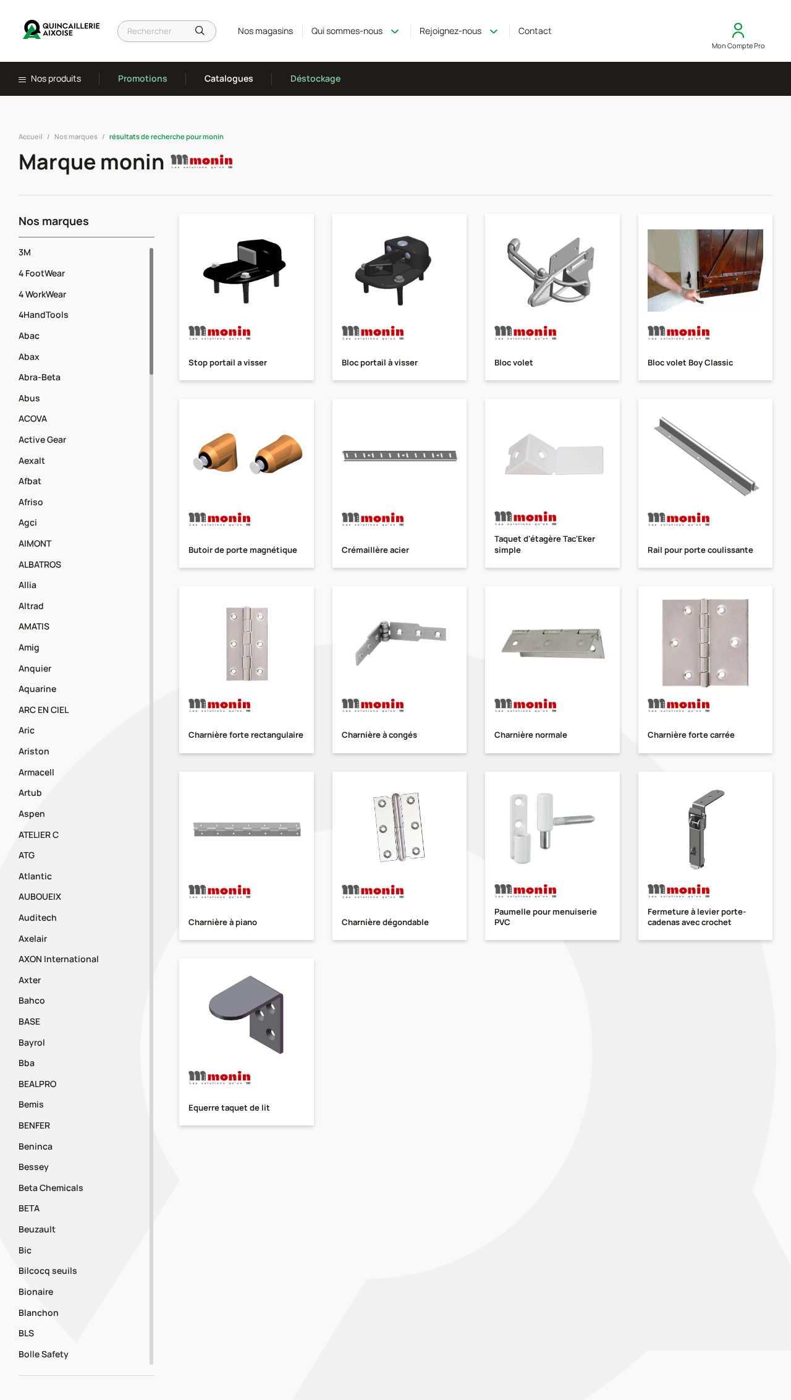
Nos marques (76, 136)
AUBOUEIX (40, 896)
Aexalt (32, 460)
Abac (29, 335)
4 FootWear (42, 273)
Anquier (35, 668)
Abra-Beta (40, 377)
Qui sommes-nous (347, 30)
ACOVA (33, 418)
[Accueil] (62, 30)
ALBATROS (40, 564)
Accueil (31, 136)
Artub (30, 792)
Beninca (36, 1146)
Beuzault (37, 1229)
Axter (30, 980)
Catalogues (229, 78)
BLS (26, 1333)
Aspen (32, 813)
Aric (27, 730)
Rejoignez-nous (450, 30)
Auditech (38, 917)
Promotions (142, 78)
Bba (27, 1063)
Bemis (31, 1104)
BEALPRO (37, 1084)
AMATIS (34, 626)
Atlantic (35, 876)
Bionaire (36, 1291)
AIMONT (35, 543)
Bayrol (32, 1042)
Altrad (31, 606)
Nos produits (55, 78)
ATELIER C (39, 834)
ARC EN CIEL (44, 709)
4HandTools (44, 314)
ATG (27, 855)
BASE (29, 1021)
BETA (29, 1208)
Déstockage (315, 78)
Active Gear (42, 439)
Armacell (36, 772)
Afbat (30, 481)
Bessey (34, 1166)
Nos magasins (265, 30)
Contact (535, 30)
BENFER (34, 1125)
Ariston (34, 751)
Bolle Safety (44, 1354)
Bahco (32, 1000)
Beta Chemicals (51, 1187)
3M (25, 252)
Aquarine (37, 688)
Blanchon (39, 1312)
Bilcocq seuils (48, 1270)
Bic (25, 1250)
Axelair (33, 938)
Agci (28, 522)
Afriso (31, 502)
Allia (27, 585)
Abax (29, 356)
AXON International (59, 959)
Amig (29, 647)
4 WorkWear (42, 294)
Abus (29, 398)
